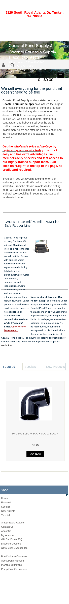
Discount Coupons (11, 543)
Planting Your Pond (11, 564)
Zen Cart (57, 592)
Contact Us (7, 526)
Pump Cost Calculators (14, 569)
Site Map (19, 598)
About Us (6, 531)
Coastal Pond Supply (31, 592)
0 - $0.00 (45, 80)
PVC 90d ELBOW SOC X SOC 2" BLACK (35, 433)
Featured (6, 502)
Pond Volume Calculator (14, 556)
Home (4, 498)
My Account (7, 535)
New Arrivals (8, 510)
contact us (6, 345)
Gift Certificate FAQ (11, 539)
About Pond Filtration (12, 560)
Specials (6, 506)
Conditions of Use (46, 598)
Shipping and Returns (13, 522)
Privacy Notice (31, 598)
